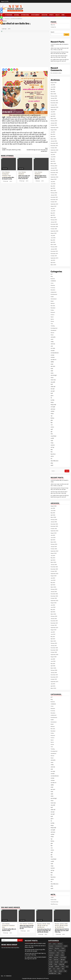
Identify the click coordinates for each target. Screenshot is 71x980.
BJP (51, 274)
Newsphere (39, 978)
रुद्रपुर (52, 443)
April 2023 (53, 161)
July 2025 (53, 111)
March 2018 (53, 264)
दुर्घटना (52, 395)
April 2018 (53, 262)
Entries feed (53, 899)
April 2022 (53, 188)
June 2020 (53, 237)
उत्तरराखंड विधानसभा (55, 353)
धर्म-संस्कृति (53, 407)
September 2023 (54, 150)
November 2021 (54, 199)
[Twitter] (6, 69)
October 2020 (54, 228)
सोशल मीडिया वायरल (54, 461)
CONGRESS (53, 281)
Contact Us (53, 27)
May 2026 (53, 89)
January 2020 (54, 249)
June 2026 (53, 87)
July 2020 (53, 235)
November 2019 (54, 253)
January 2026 (54, 98)
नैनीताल (52, 413)
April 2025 (53, 116)
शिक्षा (51, 452)
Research (53, 312)
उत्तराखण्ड (52, 357)
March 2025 (53, 118)
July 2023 (53, 154)
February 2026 (54, 96)
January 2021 (54, 222)
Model (52, 301)
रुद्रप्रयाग (53, 445)
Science (52, 314)
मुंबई (51, 431)
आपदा (52, 346)
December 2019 (54, 251)
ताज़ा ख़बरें (52, 391)
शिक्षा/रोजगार (53, 454)
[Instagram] (14, 69)
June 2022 (53, 183)
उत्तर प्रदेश (53, 348)
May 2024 (53, 134)
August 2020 (53, 233)
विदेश (52, 449)
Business (53, 278)
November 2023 (54, 145)
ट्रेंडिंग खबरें (53, 386)
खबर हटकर (53, 366)
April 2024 (53, 136)
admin (9, 28)
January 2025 (54, 123)
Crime (62, 15)
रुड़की (52, 440)
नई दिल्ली (52, 411)
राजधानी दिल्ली (53, 436)
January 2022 (54, 195)
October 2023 (54, 147)
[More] (17, 69)
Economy (53, 287)
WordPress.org (54, 904)
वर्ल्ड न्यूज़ (52, 447)
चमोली (52, 371)
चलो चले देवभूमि (54, 375)
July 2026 (53, 84)
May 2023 (53, 159)
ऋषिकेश (52, 362)
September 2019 (54, 258)
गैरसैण (52, 368)
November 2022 (54, 172)
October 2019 (54, 255)
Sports (51, 15)
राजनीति (52, 438)
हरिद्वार (52, 463)
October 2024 (54, 125)
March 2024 (53, 138)
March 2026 (53, 93)
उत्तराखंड (52, 355)
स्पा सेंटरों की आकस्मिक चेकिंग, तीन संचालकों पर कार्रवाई (8, 178)
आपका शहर (53, 344)
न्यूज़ (51, 416)
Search (52, 32)
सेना (51, 458)
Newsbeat (53, 308)
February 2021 (54, 219)
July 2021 (53, 208)
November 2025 (54, 102)
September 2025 (54, 107)
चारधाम (52, 377)
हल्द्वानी (52, 465)
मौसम (52, 434)
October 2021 (54, 201)
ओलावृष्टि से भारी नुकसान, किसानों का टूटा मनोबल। (11, 149)
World (52, 335)
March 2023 (53, 163)
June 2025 (53, 114)
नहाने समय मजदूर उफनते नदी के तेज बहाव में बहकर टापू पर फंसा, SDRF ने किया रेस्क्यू (62, 930)
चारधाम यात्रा (53, 380)
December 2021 (54, 197)
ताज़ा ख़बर (52, 389)
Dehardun (7, 172)
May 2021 (53, 213)
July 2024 (53, 132)
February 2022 (54, 192)
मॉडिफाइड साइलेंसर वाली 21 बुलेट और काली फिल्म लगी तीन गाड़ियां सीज (41, 177)
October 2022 (54, 174)
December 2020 (54, 224)
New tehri (53, 305)
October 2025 (54, 105)
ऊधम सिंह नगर (53, 359)
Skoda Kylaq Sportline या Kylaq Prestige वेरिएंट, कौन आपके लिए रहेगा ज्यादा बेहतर (44, 930)
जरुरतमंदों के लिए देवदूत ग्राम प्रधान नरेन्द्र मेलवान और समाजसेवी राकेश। (37, 150)
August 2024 (53, 129)
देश (51, 398)
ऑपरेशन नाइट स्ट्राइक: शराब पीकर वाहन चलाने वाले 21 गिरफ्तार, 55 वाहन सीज (24, 177)
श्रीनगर (52, 456)
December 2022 (54, 170)
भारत (52, 425)
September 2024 (54, 127)
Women (52, 332)
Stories (52, 321)
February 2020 (54, 246)
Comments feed (54, 901)
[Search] (69, 15)
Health (57, 15)
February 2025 (54, 120)
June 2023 (53, 156)
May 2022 (53, 186)
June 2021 (53, 210)
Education (44, 15)
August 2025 (53, 109)
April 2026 (53, 91)
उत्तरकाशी (52, 350)
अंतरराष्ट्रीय (53, 337)
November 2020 (54, 226)
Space (52, 317)
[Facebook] (3, 69)
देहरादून (9, 175)
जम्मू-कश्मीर (53, 382)
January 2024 (54, 141)
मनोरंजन (52, 427)
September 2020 (54, 231)
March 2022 (53, 190)
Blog (52, 276)
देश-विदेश (52, 400)
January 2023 (54, 168)
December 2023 (54, 143)
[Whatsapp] (11, 69)
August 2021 (53, 206)
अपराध (52, 339)
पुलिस (52, 420)
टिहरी (52, 384)
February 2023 (54, 165)
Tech (52, 323)
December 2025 (54, 100)
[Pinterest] (9, 69)
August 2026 (53, 82)
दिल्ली (52, 393)
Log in (52, 897)
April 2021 (53, 215)
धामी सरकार (53, 409)
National (16, 15)
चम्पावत (52, 373)
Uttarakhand (8, 15)
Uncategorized (5, 173)
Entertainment (35, 15)
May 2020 (53, 240)
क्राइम (52, 364)
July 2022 (53, 181)
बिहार (52, 422)
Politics (52, 310)
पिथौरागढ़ (52, 418)
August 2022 (53, 179)
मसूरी (52, 429)
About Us (53, 24)
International (25, 15)
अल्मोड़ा (52, 341)
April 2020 (53, 242)
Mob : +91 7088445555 (6, 976)
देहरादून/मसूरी (53, 404)
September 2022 (54, 177)
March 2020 (53, 244)
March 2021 (53, 217)
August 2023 (53, 152)
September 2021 (54, 204)
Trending (53, 326)
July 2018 (53, 260)
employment (53, 292)
